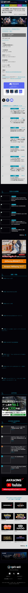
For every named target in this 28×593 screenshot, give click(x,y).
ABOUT (8, 576)
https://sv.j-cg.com (21, 76)
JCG (10, 31)
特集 (3, 5)
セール (7, 5)
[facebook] (9, 573)
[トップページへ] (14, 568)
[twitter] (14, 573)
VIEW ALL (21, 235)
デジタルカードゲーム (15, 29)
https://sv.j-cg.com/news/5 (15, 78)
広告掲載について (8, 578)
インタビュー (13, 5)
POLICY (20, 578)
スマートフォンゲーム (6, 29)
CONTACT (19, 576)
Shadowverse (7, 76)
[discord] (18, 573)
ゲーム (24, 5)
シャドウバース (5, 31)
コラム (19, 5)
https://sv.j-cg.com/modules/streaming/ (13, 71)
